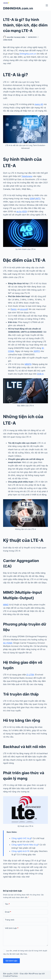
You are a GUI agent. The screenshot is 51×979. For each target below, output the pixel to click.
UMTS (37, 198)
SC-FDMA (7, 643)
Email (8, 912)
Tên (7, 904)
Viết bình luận (11, 928)
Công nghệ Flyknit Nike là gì (25, 844)
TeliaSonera (26, 176)
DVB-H (40, 374)
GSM (32, 198)
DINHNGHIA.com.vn (18, 8)
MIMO (6, 604)
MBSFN (28, 364)
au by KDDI (21, 211)
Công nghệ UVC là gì (21, 838)
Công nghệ (7, 40)
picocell (23, 309)
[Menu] (47, 5)
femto (14, 309)
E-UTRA (30, 674)
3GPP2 (36, 351)
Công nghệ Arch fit (20, 851)
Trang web (9, 920)
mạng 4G (39, 104)
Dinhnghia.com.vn (27, 53)
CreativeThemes (10, 976)
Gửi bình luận (11, 961)
